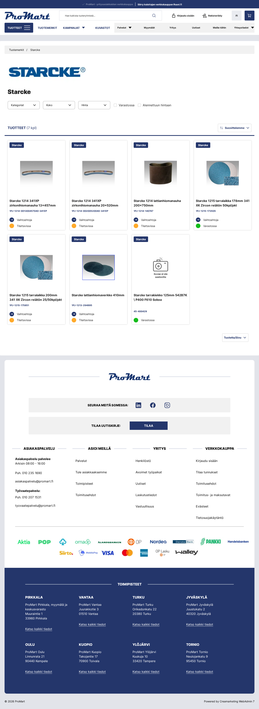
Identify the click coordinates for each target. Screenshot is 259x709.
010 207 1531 (31, 497)
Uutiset (196, 27)
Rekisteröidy (215, 15)
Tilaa (148, 426)
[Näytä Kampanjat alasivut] (85, 28)
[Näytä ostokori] (249, 15)
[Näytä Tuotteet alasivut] (27, 28)
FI (237, 15)
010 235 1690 (32, 473)
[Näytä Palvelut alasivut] (132, 28)
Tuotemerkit (47, 27)
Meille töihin (219, 27)
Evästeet (202, 506)
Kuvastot (102, 27)
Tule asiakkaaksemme (91, 472)
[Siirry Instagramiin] (167, 405)
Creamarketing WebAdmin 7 (237, 701)
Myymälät (149, 27)
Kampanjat (71, 27)
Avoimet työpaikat (149, 472)
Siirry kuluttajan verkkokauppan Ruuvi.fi (160, 4)
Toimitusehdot (85, 495)
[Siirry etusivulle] (27, 15)
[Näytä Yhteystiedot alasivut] (254, 28)
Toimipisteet (84, 483)
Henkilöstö (143, 460)
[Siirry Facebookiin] (153, 405)
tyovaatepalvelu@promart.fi (35, 505)
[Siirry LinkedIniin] (138, 405)
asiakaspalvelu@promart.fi (34, 481)
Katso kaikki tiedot (38, 629)
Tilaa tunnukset (207, 472)
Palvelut (121, 27)
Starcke (35, 49)
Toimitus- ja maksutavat (213, 495)
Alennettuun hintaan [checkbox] (157, 105)
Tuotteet (15, 27)
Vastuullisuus (145, 506)
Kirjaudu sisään (185, 15)
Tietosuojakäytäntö (210, 517)
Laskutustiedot (146, 495)
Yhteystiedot (241, 27)
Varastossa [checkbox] (126, 105)
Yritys (173, 27)
